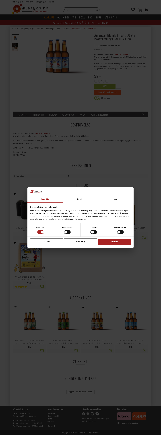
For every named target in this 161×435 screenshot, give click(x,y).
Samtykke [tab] (45, 199)
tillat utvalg (80, 242)
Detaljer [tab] (80, 199)
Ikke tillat (46, 242)
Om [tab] (115, 199)
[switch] (67, 232)
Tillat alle (114, 242)
